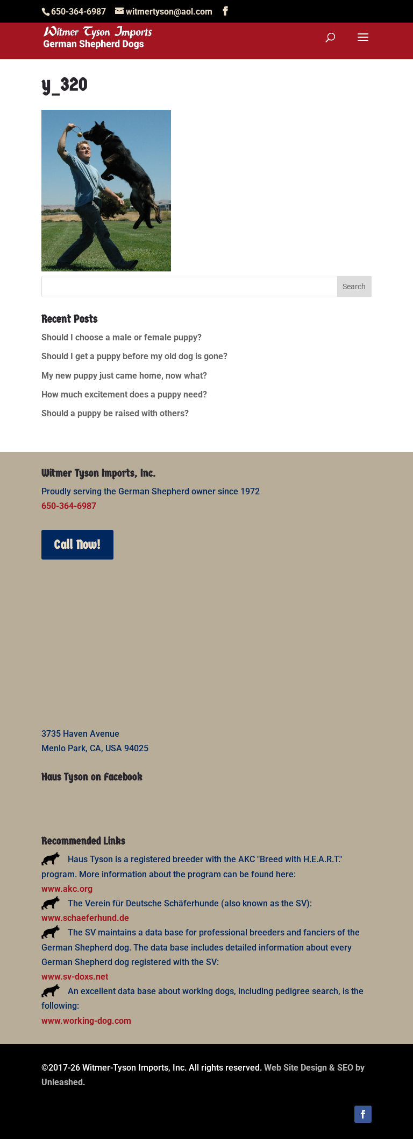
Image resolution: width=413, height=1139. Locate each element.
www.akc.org (66, 889)
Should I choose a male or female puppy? (121, 337)
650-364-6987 (68, 506)
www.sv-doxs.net (74, 977)
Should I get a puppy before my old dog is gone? (134, 356)
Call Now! (77, 544)
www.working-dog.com (86, 1021)
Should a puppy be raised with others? (115, 413)
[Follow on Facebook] (363, 1114)
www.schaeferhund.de (85, 918)
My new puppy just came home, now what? (124, 376)
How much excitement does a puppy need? (124, 394)
